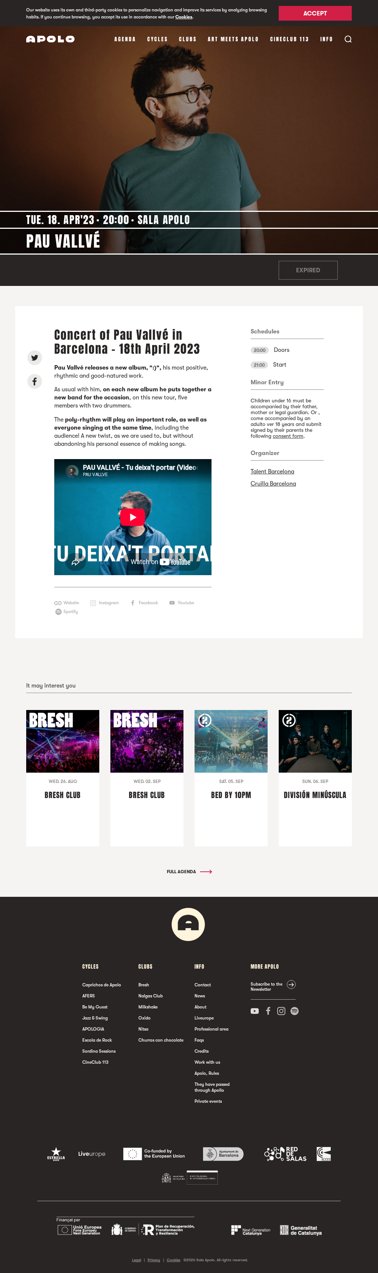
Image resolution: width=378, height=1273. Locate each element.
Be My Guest (94, 1007)
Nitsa (143, 1029)
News (200, 996)
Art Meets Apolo (233, 39)
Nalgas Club (150, 996)
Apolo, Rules (207, 1073)
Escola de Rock (97, 1040)
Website (71, 602)
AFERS (88, 996)
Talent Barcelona (272, 471)
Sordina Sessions (99, 1051)
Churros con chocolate (160, 1040)
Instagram (109, 602)
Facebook (148, 602)
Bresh (143, 984)
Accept (315, 13)
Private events (208, 1101)
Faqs (199, 1040)
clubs (188, 39)
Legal (136, 1260)
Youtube (186, 602)
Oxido (144, 1018)
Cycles (157, 39)
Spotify (70, 611)
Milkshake (148, 1007)
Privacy (154, 1260)
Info (326, 39)
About (200, 1007)
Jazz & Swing (95, 1018)
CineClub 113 (289, 39)
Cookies (183, 17)
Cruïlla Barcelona (273, 483)
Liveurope (204, 1018)
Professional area (211, 1029)
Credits (202, 1051)
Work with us (207, 1062)
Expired (308, 270)
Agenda (125, 39)
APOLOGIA (93, 1029)
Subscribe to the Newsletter (266, 987)
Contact (203, 984)
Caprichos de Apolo (101, 984)
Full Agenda (182, 871)
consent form (288, 436)
